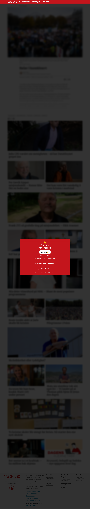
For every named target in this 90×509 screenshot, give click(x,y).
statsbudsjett (21, 115)
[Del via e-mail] (69, 79)
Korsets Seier (25, 2)
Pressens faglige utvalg (33, 491)
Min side (48, 483)
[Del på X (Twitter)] (67, 79)
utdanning (11, 115)
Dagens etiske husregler (33, 500)
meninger (37, 115)
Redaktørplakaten (31, 494)
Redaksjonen (49, 477)
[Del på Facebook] (65, 79)
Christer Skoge (31, 505)
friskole (44, 115)
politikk (29, 115)
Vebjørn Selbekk (11, 483)
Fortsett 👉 (45, 252)
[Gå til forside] (12, 2)
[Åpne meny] (81, 2)
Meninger (36, 2)
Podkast (45, 2)
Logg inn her (45, 268)
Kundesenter (49, 485)
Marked (48, 480)
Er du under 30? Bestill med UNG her (45, 258)
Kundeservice (50, 478)
